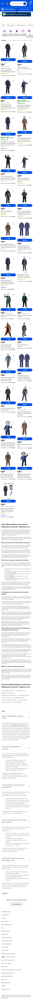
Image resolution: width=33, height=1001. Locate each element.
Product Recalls (5, 931)
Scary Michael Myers (22, 700)
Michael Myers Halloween (23, 695)
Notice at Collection (6, 963)
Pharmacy (4, 979)
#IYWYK (3, 986)
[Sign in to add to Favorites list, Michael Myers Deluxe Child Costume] (13, 295)
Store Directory (5, 915)
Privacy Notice (5, 950)
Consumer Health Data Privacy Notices (11, 969)
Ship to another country (21, 14)
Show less (4, 893)
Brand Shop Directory (7, 976)
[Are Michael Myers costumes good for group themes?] (29, 785)
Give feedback (16, 904)
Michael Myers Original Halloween (9, 695)
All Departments (5, 911)
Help (2, 927)
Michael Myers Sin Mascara (19, 697)
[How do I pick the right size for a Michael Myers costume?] (29, 820)
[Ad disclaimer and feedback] (6, 63)
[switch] (11, 25)
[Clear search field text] (22, 3)
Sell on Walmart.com (6, 924)
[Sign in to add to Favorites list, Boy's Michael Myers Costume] (30, 324)
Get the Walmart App (6, 940)
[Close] (29, 14)
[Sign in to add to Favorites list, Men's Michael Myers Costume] (13, 191)
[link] (4, 33)
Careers (3, 918)
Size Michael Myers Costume (7, 690)
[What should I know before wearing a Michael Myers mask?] (29, 859)
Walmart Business (6, 982)
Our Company (5, 921)
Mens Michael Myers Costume (8, 693)
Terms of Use (4, 947)
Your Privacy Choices (9, 957)
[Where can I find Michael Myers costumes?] (29, 747)
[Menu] (2, 3)
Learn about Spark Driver (7, 973)
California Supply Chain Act (8, 953)
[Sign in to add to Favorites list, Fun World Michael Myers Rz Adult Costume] (13, 388)
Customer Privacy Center (8, 960)
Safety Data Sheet (6, 944)
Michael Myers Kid (18, 702)
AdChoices (4, 966)
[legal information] (31, 40)
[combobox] (18, 3)
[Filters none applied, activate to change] (3, 25)
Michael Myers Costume (20, 690)
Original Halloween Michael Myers (9, 700)
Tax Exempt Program (6, 937)
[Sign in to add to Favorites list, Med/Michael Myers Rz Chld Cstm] (30, 422)
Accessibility (4, 934)
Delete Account (5, 989)
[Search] (24, 3)
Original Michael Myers (6, 697)
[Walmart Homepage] (7, 3)
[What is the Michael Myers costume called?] (29, 716)
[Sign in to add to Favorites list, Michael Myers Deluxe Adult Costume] (30, 295)
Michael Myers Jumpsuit (6, 702)
